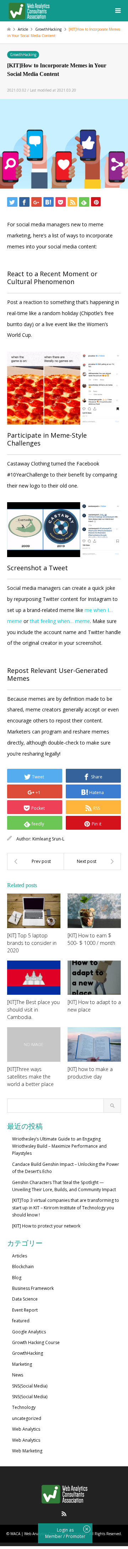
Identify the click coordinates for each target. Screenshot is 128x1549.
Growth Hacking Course (36, 1342)
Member (54, 1536)
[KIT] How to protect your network (46, 1226)
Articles (19, 1256)
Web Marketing (27, 1451)
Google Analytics (29, 1332)
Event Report (25, 1310)
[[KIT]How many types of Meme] (35, 861)
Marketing (22, 1364)
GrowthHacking (23, 54)
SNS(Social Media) (29, 1386)
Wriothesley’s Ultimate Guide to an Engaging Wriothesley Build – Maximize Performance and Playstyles (59, 1146)
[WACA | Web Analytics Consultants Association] (28, 10)
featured (21, 1321)
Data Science (25, 1299)
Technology (24, 1407)
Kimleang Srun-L (48, 839)
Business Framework (33, 1288)
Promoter (75, 1536)
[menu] (117, 10)
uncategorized (26, 1418)
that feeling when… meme (60, 621)
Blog (16, 1278)
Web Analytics (26, 1429)
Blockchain (23, 1267)
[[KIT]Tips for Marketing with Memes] (92, 861)
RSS (64, 1513)
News (17, 1375)
